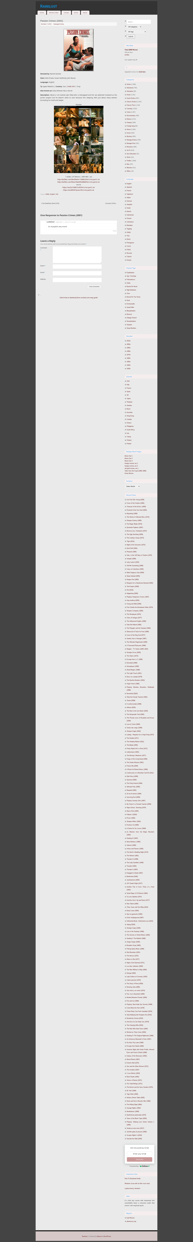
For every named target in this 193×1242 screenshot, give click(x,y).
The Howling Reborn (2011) (135, 741)
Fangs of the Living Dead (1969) (137, 759)
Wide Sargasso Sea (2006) (135, 572)
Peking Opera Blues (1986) (135, 949)
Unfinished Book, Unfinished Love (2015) (140, 921)
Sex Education (131, 154)
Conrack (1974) (110, 203)
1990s (129, 348)
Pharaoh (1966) (131, 552)
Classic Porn (131, 105)
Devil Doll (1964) (132, 548)
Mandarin (130, 225)
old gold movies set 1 (131, 468)
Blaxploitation (131, 311)
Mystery (129, 136)
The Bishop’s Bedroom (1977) (136, 755)
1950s (129, 361)
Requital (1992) (131, 790)
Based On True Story (133, 297)
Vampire (129, 325)
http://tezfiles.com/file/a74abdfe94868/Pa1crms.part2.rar (78, 182)
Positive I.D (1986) (133, 825)
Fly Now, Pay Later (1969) (135, 1042)
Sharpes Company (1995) (135, 611)
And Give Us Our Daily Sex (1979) (138, 1022)
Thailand (129, 402)
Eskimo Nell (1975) (133, 1063)
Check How (63, 297)
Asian (128, 95)
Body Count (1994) (133, 910)
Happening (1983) (132, 593)
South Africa (131, 430)
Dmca (76, 13)
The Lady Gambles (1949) (135, 862)
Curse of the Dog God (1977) (136, 635)
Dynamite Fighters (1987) (135, 527)
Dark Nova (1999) (132, 776)
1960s (129, 358)
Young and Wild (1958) (134, 604)
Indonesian (130, 215)
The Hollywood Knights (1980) (136, 621)
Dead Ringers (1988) (133, 670)
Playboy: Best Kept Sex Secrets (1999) (139, 1004)
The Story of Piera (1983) (135, 983)
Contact (66, 13)
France (129, 388)
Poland (129, 443)
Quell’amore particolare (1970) (136, 1115)
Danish (129, 211)
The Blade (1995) (132, 745)
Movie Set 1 (128, 456)
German (129, 201)
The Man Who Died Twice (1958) (137, 1029)
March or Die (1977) (133, 959)
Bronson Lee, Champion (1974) (137, 531)
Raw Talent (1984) (132, 904)
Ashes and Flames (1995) (135, 849)
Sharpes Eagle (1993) (134, 731)
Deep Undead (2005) (133, 576)
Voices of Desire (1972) (134, 1080)
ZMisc (129, 171)
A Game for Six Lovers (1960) (136, 828)
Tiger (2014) (130, 541)
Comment (43, 249)
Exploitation (130, 272)
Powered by (134, 1166)
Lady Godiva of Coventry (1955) (137, 976)
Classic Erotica (131, 101)
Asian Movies (129, 473)
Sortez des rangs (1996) (134, 728)
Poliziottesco (131, 279)
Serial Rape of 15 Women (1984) (137, 893)
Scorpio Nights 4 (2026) (134, 1135)
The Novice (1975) (132, 956)
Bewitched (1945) (132, 876)
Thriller (129, 161)
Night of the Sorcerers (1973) (136, 545)
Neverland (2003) (132, 693)
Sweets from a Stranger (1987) (136, 638)
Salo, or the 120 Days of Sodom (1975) (139, 555)
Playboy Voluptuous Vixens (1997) (138, 597)
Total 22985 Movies (131, 50)
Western (129, 167)
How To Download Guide (132, 1178)
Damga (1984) (131, 973)
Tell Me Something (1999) (135, 565)
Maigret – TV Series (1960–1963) (137, 649)
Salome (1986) (131, 845)
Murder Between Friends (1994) (137, 997)
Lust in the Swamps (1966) (135, 931)
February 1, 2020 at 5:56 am (66, 222)
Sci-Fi (128, 150)
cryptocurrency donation (132, 1188)
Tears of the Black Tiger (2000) (137, 1118)
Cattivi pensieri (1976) (134, 980)
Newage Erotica (58, 24)
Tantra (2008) (131, 700)
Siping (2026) (131, 924)
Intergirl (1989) (131, 559)
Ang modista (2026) (133, 600)
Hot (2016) (130, 590)
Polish (129, 249)
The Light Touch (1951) (134, 673)
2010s (129, 341)
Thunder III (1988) (132, 859)
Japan (129, 398)
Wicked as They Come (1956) (136, 1032)
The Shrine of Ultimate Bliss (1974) (138, 517)
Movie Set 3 (128, 461)
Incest (129, 133)
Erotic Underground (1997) (135, 917)
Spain (128, 391)
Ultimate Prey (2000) (133, 787)
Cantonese (130, 222)
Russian (129, 253)
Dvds (128, 300)
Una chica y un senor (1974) (136, 990)
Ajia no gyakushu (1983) (134, 914)
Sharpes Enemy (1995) (134, 520)
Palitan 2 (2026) (132, 814)
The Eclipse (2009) (133, 586)
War (128, 164)
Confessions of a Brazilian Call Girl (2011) (140, 773)
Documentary (131, 115)
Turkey (129, 437)
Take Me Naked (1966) (134, 624)
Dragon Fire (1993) (133, 579)
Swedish (129, 204)
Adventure (130, 88)
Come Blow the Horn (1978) (135, 1008)
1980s (129, 351)
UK (128, 395)
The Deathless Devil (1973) (50, 203)
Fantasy (129, 122)
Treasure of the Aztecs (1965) (136, 506)
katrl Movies (131, 1218)
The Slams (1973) (132, 656)
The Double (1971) (132, 738)
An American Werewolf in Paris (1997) (139, 1039)
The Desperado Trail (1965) (135, 714)
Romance (130, 147)
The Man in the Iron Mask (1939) (137, 711)
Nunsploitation (131, 321)
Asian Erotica (131, 98)
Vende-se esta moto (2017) (135, 1128)
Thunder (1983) (131, 866)
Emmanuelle (131, 304)
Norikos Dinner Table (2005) (136, 1097)
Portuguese (130, 243)
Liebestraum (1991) (133, 752)
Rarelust (48, 6)
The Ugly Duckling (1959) (135, 534)
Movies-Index (54, 13)
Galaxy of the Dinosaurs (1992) (137, 1056)
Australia (129, 412)
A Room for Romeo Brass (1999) (137, 769)
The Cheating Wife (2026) (135, 1025)
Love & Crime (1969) (133, 724)
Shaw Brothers (131, 328)
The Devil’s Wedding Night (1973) (137, 852)
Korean (129, 260)
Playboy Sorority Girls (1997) (136, 800)
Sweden (129, 405)
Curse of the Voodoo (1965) (135, 503)
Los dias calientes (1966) (135, 966)
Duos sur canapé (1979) (134, 677)
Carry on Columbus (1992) (135, 569)
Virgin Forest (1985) (133, 684)
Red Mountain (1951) (133, 952)
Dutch (128, 239)
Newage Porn (131, 143)
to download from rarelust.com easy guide (82, 297)
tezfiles (127, 55)
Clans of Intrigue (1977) (134, 618)
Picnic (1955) (131, 818)
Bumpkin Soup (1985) (134, 945)
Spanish (129, 187)
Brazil (128, 409)
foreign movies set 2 (131, 466)
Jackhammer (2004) (133, 880)
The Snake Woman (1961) (135, 762)
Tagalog (129, 229)
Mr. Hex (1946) (131, 1090)
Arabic (129, 232)
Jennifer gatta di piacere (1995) (137, 1132)
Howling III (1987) (132, 838)
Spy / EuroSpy (131, 276)
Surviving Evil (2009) (133, 797)
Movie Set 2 (128, 458)
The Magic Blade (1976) (134, 524)
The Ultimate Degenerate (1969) (137, 642)
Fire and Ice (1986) (133, 1001)
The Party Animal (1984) (134, 783)
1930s (129, 368)
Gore (128, 293)
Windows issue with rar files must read (137, 1183)
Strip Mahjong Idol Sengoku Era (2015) (139, 1015)
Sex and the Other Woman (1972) (137, 1066)
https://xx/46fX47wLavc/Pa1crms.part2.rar (78, 190)
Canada (129, 419)
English (52, 194)
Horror (129, 129)
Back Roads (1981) (133, 1077)
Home (42, 13)
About (85, 13)
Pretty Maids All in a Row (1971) (137, 748)
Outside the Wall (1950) (134, 1139)
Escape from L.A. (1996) (135, 659)
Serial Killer (130, 307)
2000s (47, 194)
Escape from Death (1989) (135, 1046)
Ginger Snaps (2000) (133, 942)
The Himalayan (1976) (134, 614)
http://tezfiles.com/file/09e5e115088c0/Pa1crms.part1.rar (78, 179)
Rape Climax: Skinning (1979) (136, 807)
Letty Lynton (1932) (133, 562)
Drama (129, 119)
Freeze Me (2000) (132, 766)
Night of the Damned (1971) (135, 963)
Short (128, 157)
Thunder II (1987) (132, 869)
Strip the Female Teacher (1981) (137, 697)
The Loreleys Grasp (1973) (135, 538)
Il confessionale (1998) (134, 704)
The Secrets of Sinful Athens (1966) (138, 935)
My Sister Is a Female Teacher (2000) (139, 804)
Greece (129, 423)
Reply (115, 231)
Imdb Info (71, 86)
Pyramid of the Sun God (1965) (137, 510)
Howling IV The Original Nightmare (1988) (140, 1035)
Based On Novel (132, 286)
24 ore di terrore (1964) (134, 794)
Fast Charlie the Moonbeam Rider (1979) (140, 607)
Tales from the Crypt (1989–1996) (135, 471)
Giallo (128, 283)
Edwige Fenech (132, 318)
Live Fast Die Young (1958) (135, 499)
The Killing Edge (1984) (134, 1104)
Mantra (99, 1236)
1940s (129, 365)
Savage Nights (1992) (134, 1108)
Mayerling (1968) (132, 513)
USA (57, 194)
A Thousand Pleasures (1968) (136, 645)
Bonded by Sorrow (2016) (135, 1018)
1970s (129, 355)
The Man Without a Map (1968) (137, 969)
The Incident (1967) (133, 1070)
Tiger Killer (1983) (132, 1094)
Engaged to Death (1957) (135, 873)
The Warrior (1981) (133, 855)
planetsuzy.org (131, 1221)
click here (142, 72)
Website (43, 279)
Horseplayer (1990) (133, 666)
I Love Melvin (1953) (133, 1073)
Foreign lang (131, 126)
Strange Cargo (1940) (133, 928)
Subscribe (139, 1159)
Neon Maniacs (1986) (133, 842)
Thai (128, 236)
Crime (128, 112)
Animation (130, 91)
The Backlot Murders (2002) (136, 680)
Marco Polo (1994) (132, 811)
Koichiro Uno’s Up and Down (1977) (138, 900)
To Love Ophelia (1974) (134, 897)
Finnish (129, 218)
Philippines (130, 426)
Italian (129, 197)
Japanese (130, 194)
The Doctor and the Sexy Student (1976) (140, 1087)
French (129, 190)
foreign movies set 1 (131, 463)
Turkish (129, 256)
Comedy (129, 108)
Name (42, 266)
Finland (129, 440)
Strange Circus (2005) (134, 652)
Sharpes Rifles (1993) (134, 821)
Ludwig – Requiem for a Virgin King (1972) (140, 734)
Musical (129, 314)
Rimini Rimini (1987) (133, 1059)
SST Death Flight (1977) (134, 883)
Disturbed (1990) (132, 663)
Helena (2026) (131, 707)
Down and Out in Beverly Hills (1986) (138, 1101)
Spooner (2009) (131, 780)
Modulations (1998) (133, 1111)
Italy (128, 384)
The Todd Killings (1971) (134, 1084)
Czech (129, 246)
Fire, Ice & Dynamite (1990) (136, 994)
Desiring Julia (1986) (133, 987)
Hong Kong (130, 416)
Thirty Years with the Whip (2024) (137, 907)
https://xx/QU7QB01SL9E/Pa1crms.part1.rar (78, 187)
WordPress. (107, 1236)
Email (42, 272)
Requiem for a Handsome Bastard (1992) (140, 583)
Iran (128, 433)
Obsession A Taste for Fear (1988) (138, 631)
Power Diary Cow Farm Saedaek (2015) (139, 1011)
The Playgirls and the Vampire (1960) (139, 628)
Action (129, 84)
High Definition (131, 290)
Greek (129, 208)
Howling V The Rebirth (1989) (136, 938)
